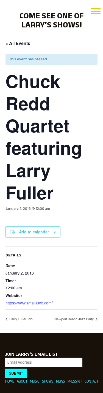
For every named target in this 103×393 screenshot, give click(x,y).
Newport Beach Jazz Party (74, 318)
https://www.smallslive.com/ (29, 303)
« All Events (17, 43)
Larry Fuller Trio (21, 318)
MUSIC (34, 381)
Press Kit (75, 381)
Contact (91, 381)
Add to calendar (34, 231)
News (60, 381)
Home (9, 381)
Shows (47, 381)
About (22, 381)
